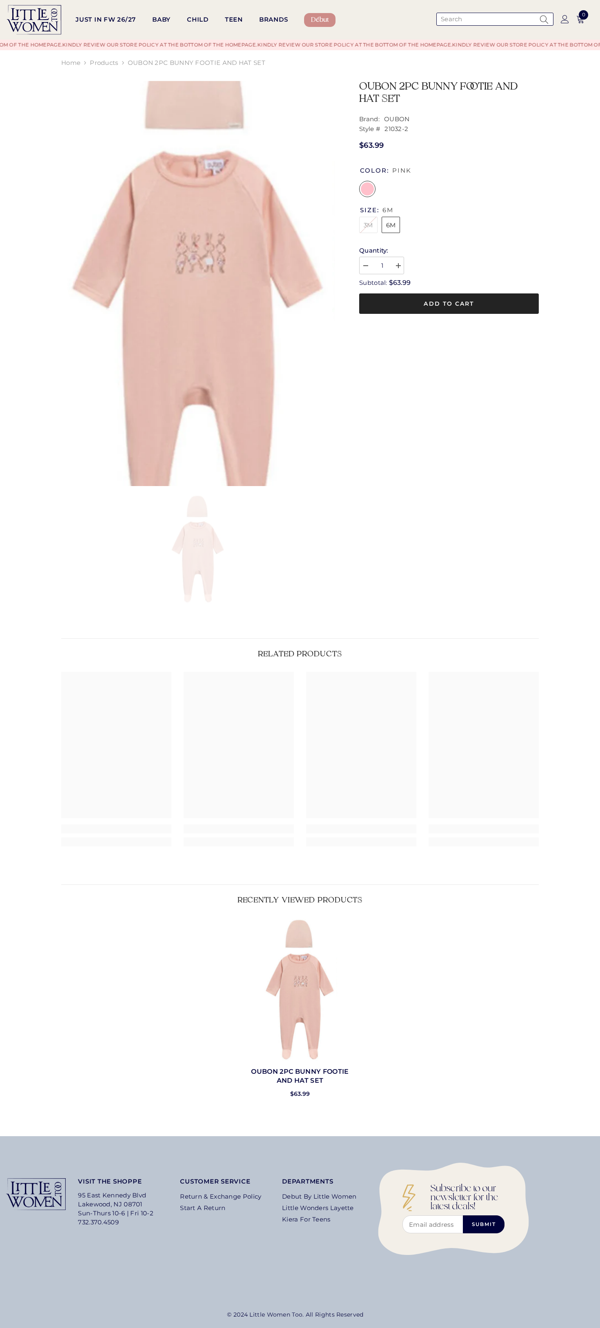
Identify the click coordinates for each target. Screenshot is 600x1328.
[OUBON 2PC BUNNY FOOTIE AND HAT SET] (300, 989)
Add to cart (449, 303)
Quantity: (373, 250)
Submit (484, 1224)
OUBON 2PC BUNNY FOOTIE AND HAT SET (300, 1076)
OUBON (397, 119)
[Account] (565, 19)
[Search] (494, 19)
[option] (198, 283)
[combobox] (486, 19)
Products (104, 63)
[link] (116, 828)
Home (70, 63)
